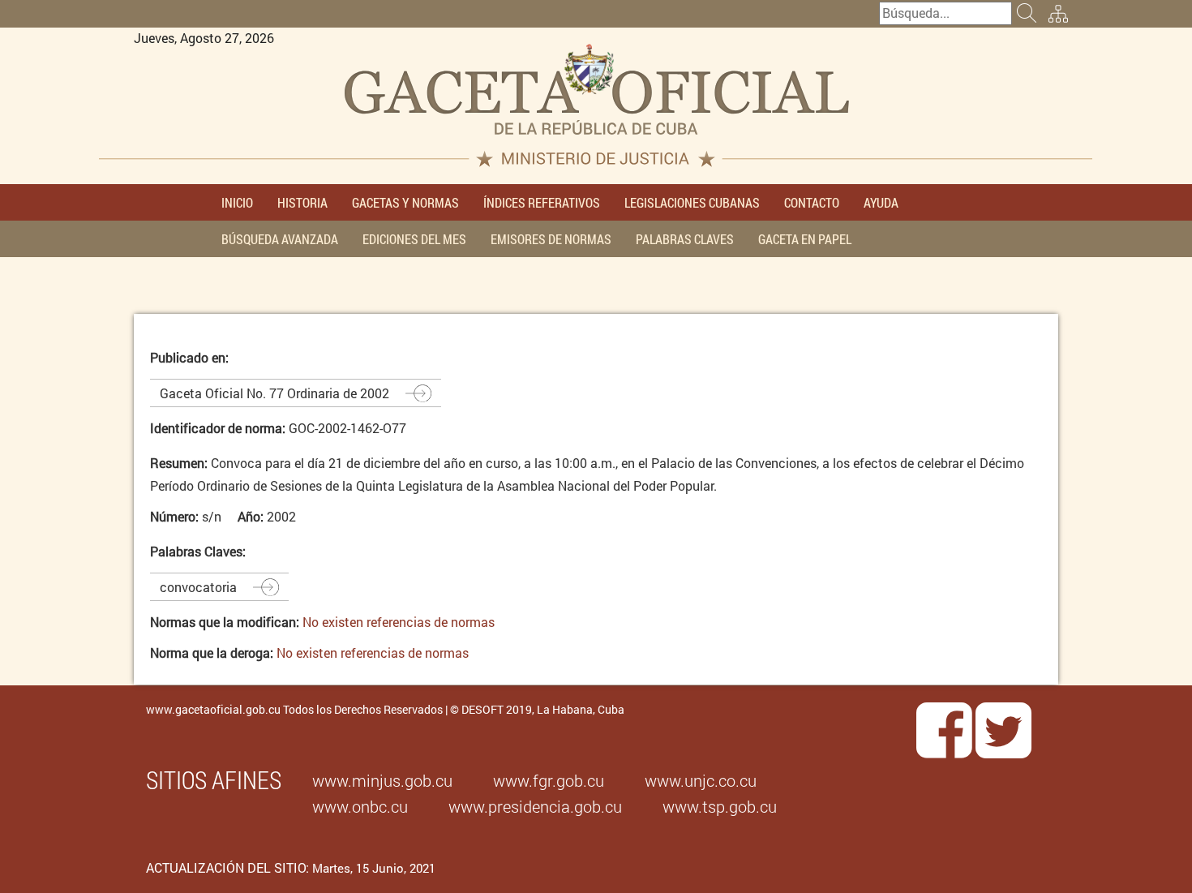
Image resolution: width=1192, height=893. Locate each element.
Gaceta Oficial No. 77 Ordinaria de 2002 (274, 392)
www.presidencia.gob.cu (535, 806)
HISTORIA (302, 202)
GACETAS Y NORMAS (405, 202)
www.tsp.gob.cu (719, 806)
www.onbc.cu (360, 806)
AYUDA (881, 202)
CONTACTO (811, 202)
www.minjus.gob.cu (382, 780)
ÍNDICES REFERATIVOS (541, 202)
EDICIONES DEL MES (414, 238)
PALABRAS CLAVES (685, 238)
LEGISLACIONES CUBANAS (692, 202)
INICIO (237, 202)
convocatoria (198, 586)
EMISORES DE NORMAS (551, 238)
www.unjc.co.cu (701, 780)
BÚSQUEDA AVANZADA (279, 238)
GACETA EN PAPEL (804, 238)
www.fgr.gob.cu (548, 780)
